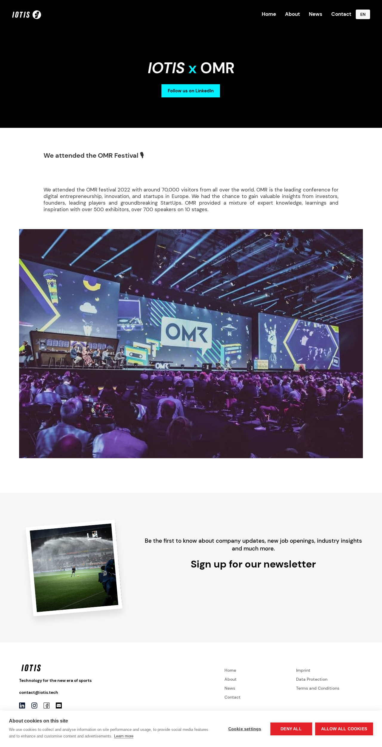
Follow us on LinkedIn (191, 91)
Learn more (123, 736)
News (315, 14)
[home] (27, 14)
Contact (341, 14)
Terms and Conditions (317, 688)
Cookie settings (244, 729)
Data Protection (311, 679)
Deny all (291, 729)
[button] (363, 14)
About (292, 14)
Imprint (303, 670)
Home (269, 14)
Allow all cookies (344, 729)
